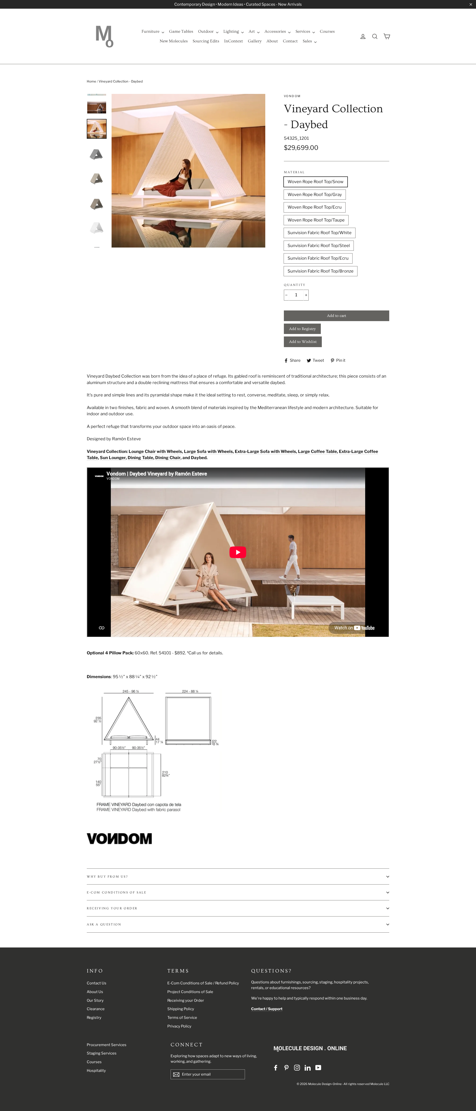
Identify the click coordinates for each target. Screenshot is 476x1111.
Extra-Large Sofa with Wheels (265, 451)
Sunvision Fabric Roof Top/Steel (319, 245)
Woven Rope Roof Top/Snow (316, 181)
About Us (95, 992)
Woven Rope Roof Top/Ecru (315, 207)
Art (252, 31)
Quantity (295, 285)
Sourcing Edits (206, 41)
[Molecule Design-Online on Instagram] (297, 1067)
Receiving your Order (185, 1000)
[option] (188, 171)
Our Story (95, 1000)
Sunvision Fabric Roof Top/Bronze (321, 271)
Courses (327, 31)
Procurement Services (106, 1045)
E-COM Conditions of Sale (116, 892)
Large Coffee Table (317, 451)
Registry (94, 1017)
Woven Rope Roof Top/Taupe (316, 220)
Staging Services (102, 1053)
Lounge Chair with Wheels (155, 451)
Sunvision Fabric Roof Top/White (320, 232)
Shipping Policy (180, 1009)
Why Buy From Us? (107, 876)
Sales (308, 41)
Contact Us (96, 983)
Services (303, 31)
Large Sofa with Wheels (208, 451)
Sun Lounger (113, 457)
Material (294, 172)
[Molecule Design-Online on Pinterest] (286, 1067)
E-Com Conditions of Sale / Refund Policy (203, 983)
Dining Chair (167, 457)
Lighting (231, 31)
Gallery (255, 41)
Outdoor (206, 31)
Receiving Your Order (112, 908)
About (272, 41)
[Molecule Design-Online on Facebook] (276, 1067)
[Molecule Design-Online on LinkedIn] (308, 1067)
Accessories (276, 31)
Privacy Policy (179, 1026)
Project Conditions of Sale (190, 992)
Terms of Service (182, 1017)
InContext (233, 41)
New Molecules (174, 41)
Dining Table (140, 457)
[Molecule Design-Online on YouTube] (318, 1067)
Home (91, 81)
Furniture (151, 31)
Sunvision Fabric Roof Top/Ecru (318, 258)
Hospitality (96, 1070)
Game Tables (181, 31)
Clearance (96, 1009)
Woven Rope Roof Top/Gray (315, 194)
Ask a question (104, 924)
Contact (290, 41)
